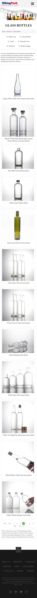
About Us (6, 562)
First (5, 523)
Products (9, 31)
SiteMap (30, 571)
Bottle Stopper (26, 46)
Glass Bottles (17, 31)
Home (4, 31)
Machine (12, 46)
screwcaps (30, 562)
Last (20, 526)
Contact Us (8, 571)
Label (12, 41)
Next (15, 526)
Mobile (20, 571)
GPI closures (28, 566)
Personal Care (24, 41)
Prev (10, 523)
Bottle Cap (12, 37)
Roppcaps (7, 566)
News (17, 566)
